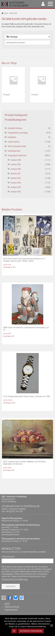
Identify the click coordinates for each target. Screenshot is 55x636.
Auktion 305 (16, 191)
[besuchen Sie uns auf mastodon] (22, 598)
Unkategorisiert (14, 151)
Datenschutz (12, 606)
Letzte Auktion (14, 141)
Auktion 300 (16, 169)
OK (14, 631)
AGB (7, 604)
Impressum (11, 609)
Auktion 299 (16, 164)
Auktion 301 (16, 173)
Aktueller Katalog (15, 128)
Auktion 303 (16, 182)
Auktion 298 (16, 160)
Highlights (12, 137)
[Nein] (51, 625)
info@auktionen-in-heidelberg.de (21, 506)
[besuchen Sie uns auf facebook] (10, 598)
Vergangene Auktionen (17, 155)
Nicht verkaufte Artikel (17, 146)
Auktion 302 (16, 178)
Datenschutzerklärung (15, 579)
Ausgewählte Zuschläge (18, 132)
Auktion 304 (16, 187)
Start (6, 13)
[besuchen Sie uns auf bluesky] (16, 598)
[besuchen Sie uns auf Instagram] (4, 598)
